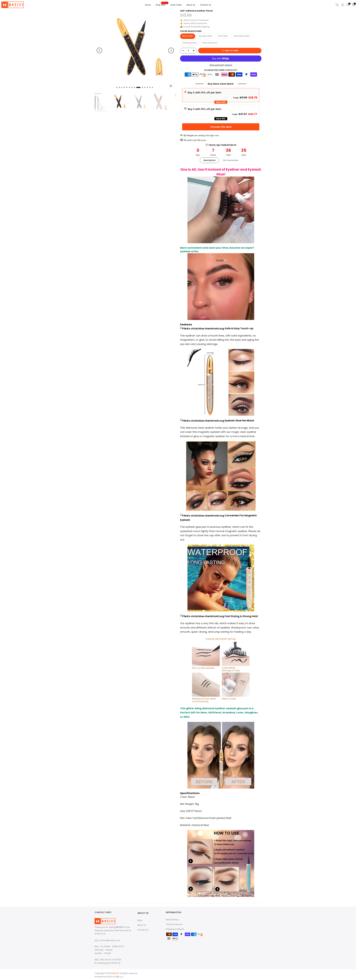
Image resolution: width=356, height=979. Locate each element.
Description (209, 160)
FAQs (139, 920)
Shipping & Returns (175, 929)
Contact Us (205, 4)
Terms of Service (174, 924)
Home (148, 4)
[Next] (171, 50)
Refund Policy (172, 919)
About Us (190, 4)
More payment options (221, 65)
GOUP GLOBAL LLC (114, 976)
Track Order (176, 4)
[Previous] (99, 50)
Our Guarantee (230, 160)
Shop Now (161, 4)
